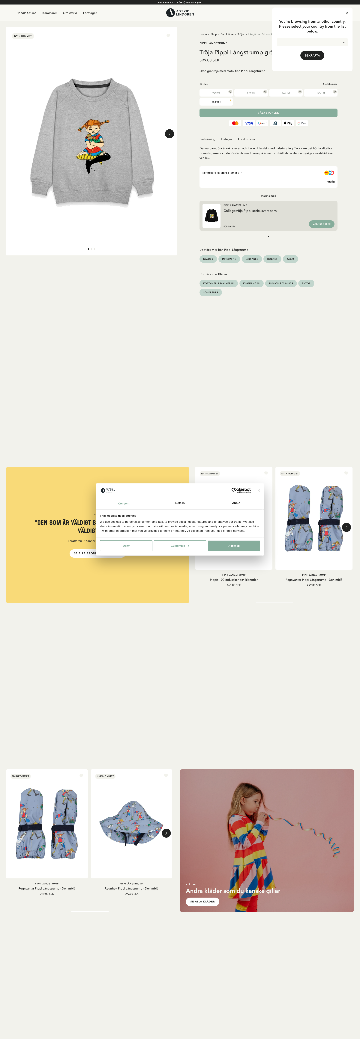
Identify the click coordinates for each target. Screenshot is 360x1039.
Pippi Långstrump (214, 43)
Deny (126, 545)
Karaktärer (49, 13)
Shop (214, 34)
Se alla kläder (202, 901)
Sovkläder (210, 292)
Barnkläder (227, 34)
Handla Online (26, 13)
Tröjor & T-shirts (281, 283)
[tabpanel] (269, 151)
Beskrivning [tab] (207, 139)
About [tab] (236, 502)
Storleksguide (330, 84)
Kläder (208, 258)
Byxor (306, 283)
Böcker (272, 258)
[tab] (88, 249)
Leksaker (251, 258)
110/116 (251, 92)
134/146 (320, 92)
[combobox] (312, 42)
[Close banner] (259, 490)
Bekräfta (312, 55)
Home (203, 34)
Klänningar (251, 283)
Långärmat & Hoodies (261, 34)
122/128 (286, 92)
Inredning (229, 258)
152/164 (216, 101)
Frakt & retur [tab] (246, 139)
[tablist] (269, 139)
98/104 (216, 92)
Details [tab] (180, 502)
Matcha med (268, 195)
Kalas (291, 258)
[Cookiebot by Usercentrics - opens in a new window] (234, 490)
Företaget (90, 13)
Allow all (234, 545)
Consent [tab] (124, 503)
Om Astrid (70, 13)
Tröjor (241, 34)
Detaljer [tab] (226, 139)
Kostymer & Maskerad (218, 283)
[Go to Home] (179, 12)
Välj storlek (268, 112)
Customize (178, 545)
